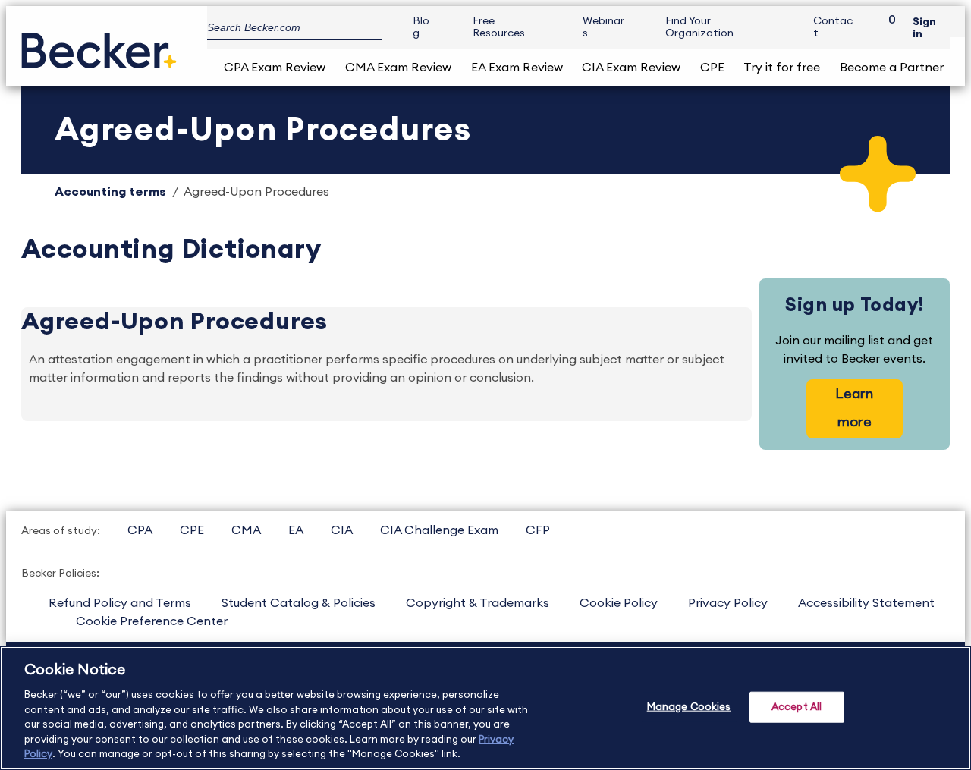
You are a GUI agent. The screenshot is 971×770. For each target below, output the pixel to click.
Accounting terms (110, 192)
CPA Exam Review (274, 67)
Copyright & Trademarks (477, 603)
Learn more (854, 408)
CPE (712, 67)
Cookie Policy (619, 603)
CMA (246, 530)
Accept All (796, 707)
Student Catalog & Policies (299, 603)
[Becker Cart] (886, 27)
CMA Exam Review (398, 67)
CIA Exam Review (631, 67)
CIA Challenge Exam (439, 530)
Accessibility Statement (866, 603)
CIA (342, 530)
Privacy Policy (728, 603)
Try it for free (781, 67)
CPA (139, 530)
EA (295, 530)
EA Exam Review (517, 67)
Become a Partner (892, 67)
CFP (538, 530)
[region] (485, 708)
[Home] (99, 44)
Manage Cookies (689, 707)
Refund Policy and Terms (120, 603)
